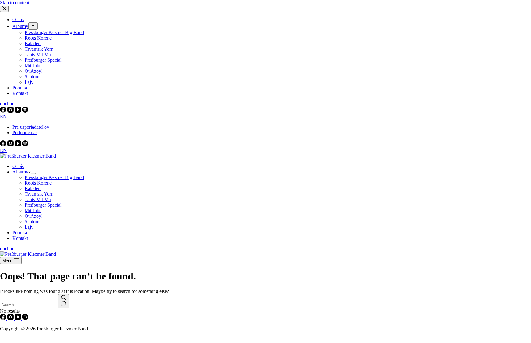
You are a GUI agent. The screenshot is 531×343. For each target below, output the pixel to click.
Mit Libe (33, 210)
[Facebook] (3, 144)
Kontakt (20, 238)
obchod (7, 248)
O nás (18, 166)
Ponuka (19, 232)
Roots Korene (38, 182)
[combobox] (28, 305)
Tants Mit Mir (38, 199)
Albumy (20, 171)
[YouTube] (18, 144)
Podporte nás (24, 132)
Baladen (33, 188)
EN (3, 150)
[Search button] (63, 301)
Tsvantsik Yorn (39, 194)
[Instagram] (11, 144)
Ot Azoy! (34, 216)
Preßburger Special (43, 205)
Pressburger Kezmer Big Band (54, 177)
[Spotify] (25, 144)
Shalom (32, 221)
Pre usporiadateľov (30, 127)
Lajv (29, 227)
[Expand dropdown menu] (33, 173)
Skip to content (14, 2)
